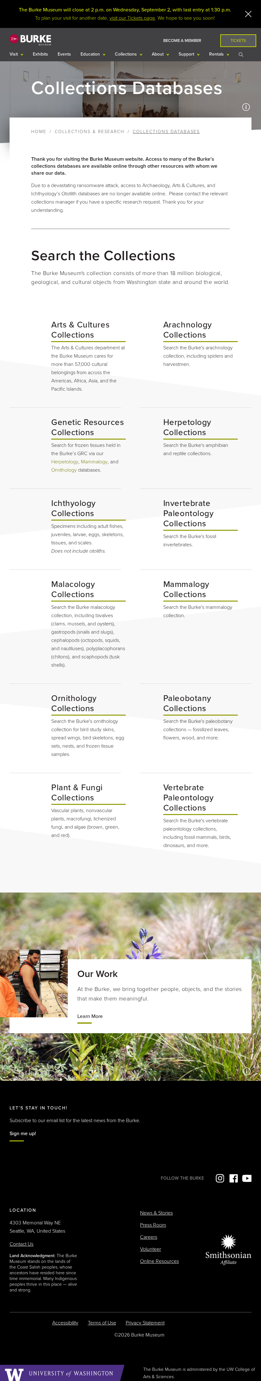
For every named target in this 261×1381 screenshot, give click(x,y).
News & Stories (156, 1213)
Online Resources (159, 1261)
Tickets (238, 40)
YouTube (246, 1178)
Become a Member (182, 40)
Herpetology (64, 462)
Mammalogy (94, 462)
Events (64, 54)
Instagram (219, 1178)
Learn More (90, 1016)
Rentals (217, 54)
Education (91, 54)
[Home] (30, 40)
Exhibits (40, 54)
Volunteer (150, 1249)
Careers (148, 1237)
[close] (248, 14)
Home (38, 131)
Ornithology (64, 470)
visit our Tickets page (132, 18)
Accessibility (65, 1323)
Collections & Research (89, 131)
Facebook (233, 1178)
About (158, 54)
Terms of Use (102, 1323)
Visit (14, 54)
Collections (126, 54)
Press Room (153, 1225)
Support (187, 54)
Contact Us (21, 1244)
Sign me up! (23, 1133)
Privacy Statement (145, 1323)
